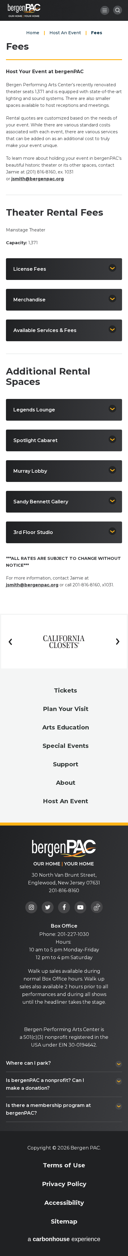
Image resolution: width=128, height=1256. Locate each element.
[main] (64, 307)
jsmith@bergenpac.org (37, 178)
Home (32, 32)
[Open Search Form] (117, 10)
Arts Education (65, 727)
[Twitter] (48, 907)
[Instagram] (31, 907)
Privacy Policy (64, 1184)
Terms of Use (64, 1165)
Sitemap (64, 1221)
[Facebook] (64, 907)
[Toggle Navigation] (104, 10)
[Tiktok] (97, 907)
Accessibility (64, 1202)
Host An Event (65, 32)
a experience (64, 1239)
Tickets (65, 690)
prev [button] (10, 642)
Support (65, 764)
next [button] (118, 642)
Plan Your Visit (65, 709)
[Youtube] (80, 907)
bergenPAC (24, 10)
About (65, 782)
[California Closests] (64, 642)
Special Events (66, 745)
